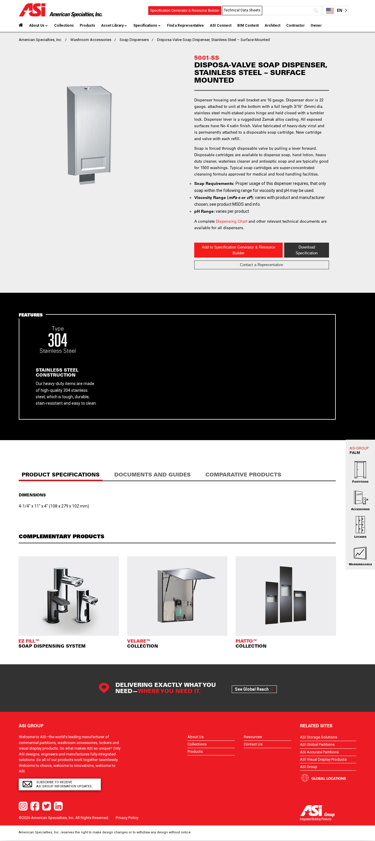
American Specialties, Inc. (40, 40)
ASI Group (308, 767)
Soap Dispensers (134, 40)
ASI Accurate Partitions (319, 752)
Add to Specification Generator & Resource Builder (238, 250)
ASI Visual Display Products (323, 759)
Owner (316, 25)
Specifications (145, 25)
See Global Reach (252, 689)
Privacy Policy (127, 818)
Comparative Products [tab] (243, 474)
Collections (64, 25)
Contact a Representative (261, 265)
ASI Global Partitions (317, 744)
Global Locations (328, 778)
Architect (272, 25)
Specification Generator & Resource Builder (184, 10)
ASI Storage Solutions (318, 737)
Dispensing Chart (231, 221)
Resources (253, 737)
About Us (37, 25)
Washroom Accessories (90, 40)
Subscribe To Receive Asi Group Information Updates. (64, 784)
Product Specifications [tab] (61, 474)
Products (87, 25)
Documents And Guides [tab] (152, 474)
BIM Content (248, 25)
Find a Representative (185, 25)
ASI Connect (220, 25)
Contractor (295, 25)
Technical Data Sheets (242, 10)
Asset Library (112, 25)
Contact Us (253, 744)
